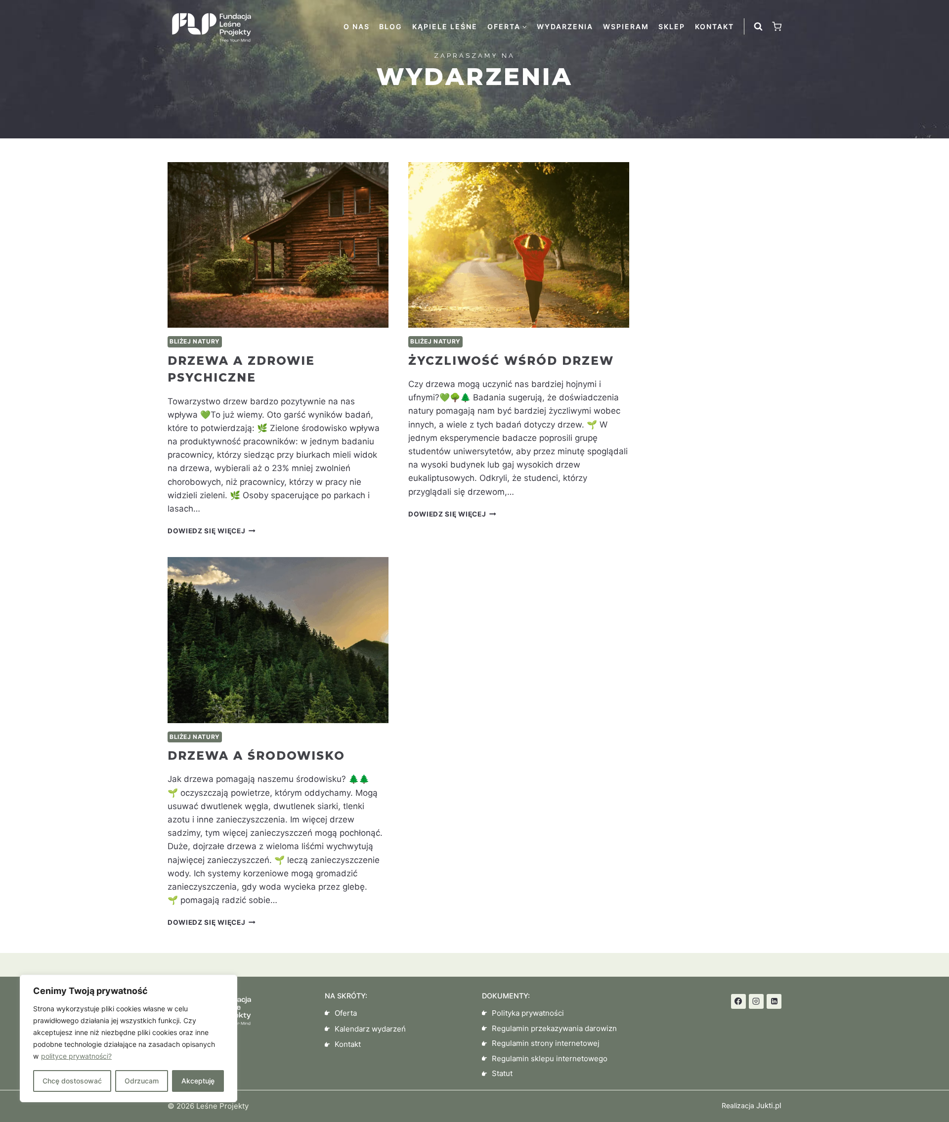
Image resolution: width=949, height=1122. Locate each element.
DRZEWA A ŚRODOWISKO (256, 756)
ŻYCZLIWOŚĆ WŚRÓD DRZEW (511, 361)
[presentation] (278, 245)
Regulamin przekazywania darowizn (554, 1028)
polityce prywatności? (76, 1056)
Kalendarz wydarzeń (370, 1029)
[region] (128, 1038)
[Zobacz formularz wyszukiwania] (758, 27)
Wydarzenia (565, 26)
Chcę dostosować (72, 1081)
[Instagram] (756, 1001)
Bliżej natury (195, 341)
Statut (502, 1073)
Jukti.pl (767, 1105)
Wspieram (626, 26)
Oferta (346, 1013)
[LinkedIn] (774, 1001)
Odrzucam (142, 1081)
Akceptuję (198, 1081)
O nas (357, 26)
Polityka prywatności (528, 1013)
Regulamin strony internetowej (546, 1043)
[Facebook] (738, 1001)
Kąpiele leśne (444, 26)
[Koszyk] (776, 26)
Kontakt (714, 26)
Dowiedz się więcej (212, 531)
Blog (390, 26)
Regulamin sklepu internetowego (549, 1058)
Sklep (671, 26)
